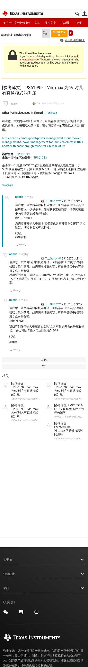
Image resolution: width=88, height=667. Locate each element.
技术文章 (50, 22)
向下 (25, 245)
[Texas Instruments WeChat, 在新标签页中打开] (5, 613)
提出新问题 (71, 33)
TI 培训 (64, 22)
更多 (79, 22)
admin (14, 103)
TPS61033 (50, 112)
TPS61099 (23, 154)
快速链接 (9, 574)
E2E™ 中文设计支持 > (17, 22)
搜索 (77, 13)
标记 (44, 359)
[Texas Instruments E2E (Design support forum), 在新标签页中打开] (21, 613)
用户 (84, 13)
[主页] (22, 13)
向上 (17, 245)
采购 (6, 588)
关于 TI (7, 559)
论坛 (38, 22)
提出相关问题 (59, 33)
